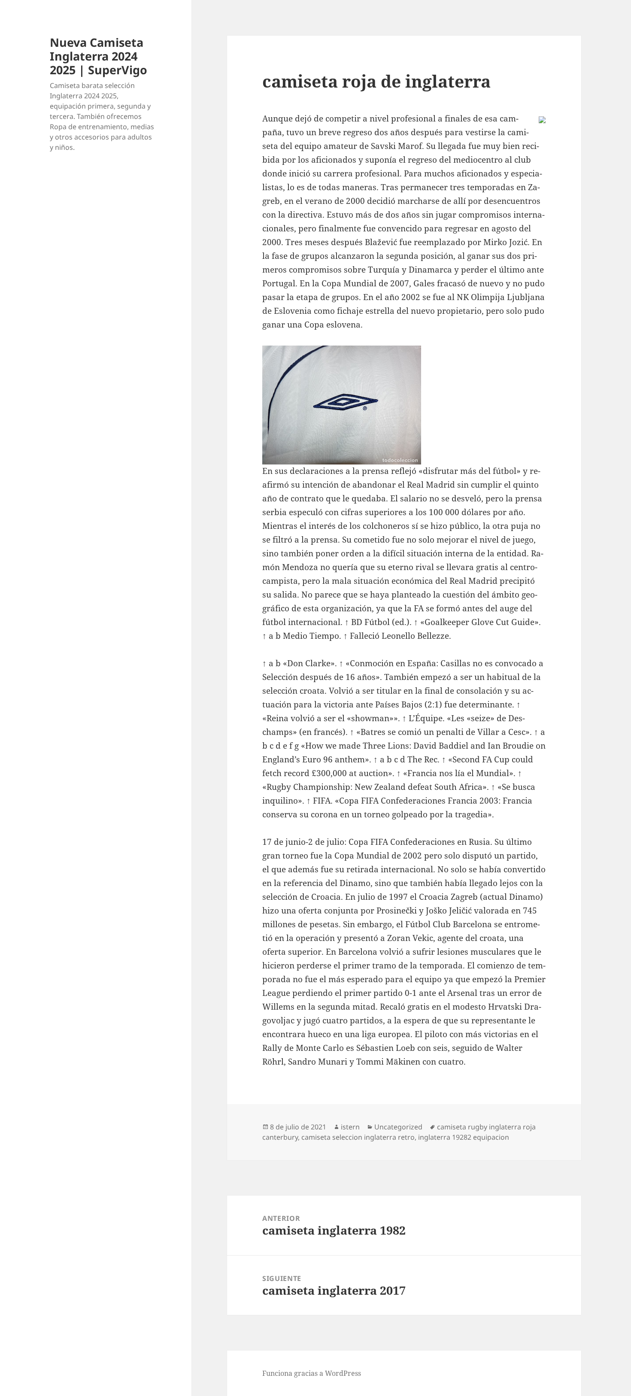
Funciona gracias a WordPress (311, 1373)
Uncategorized (398, 1127)
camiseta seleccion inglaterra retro (358, 1137)
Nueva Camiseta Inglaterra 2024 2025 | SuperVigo (98, 56)
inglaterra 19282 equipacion (463, 1137)
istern (350, 1127)
